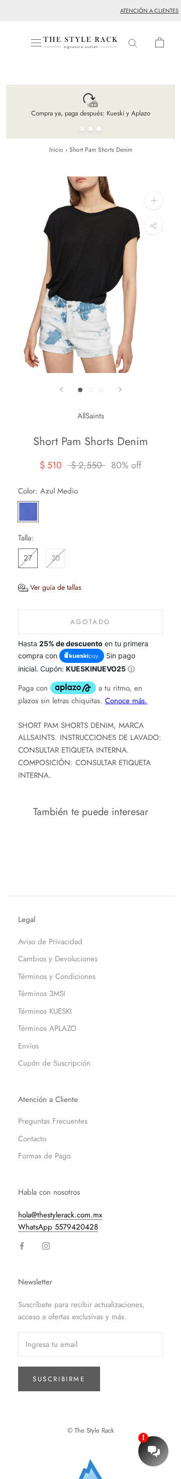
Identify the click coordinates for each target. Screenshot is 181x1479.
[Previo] (61, 389)
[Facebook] (22, 1245)
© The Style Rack (90, 1430)
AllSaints (90, 415)
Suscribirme (59, 1379)
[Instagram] (46, 1245)
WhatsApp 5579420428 (58, 1226)
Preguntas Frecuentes (52, 1121)
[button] (49, 587)
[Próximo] (120, 389)
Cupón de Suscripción (54, 1063)
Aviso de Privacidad (50, 941)
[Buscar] (132, 42)
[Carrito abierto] (159, 42)
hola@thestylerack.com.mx (60, 1214)
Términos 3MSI (41, 993)
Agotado (90, 622)
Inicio (56, 149)
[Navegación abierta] (36, 43)
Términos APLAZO (47, 1028)
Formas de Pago (44, 1155)
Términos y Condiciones (57, 976)
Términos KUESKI (45, 1011)
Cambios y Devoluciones (58, 958)
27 (28, 558)
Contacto (32, 1138)
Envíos (28, 1046)
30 (55, 558)
